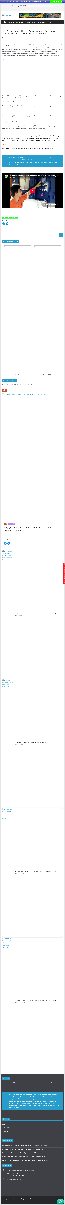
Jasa (3, 1124)
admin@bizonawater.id (14, 1179)
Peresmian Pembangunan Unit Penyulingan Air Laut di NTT (31, 742)
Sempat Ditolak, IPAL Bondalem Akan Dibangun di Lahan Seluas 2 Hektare (35, 871)
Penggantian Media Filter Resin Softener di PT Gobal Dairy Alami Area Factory (31, 529)
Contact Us (41, 22)
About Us (11, 22)
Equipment (6, 1127)
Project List (31, 22)
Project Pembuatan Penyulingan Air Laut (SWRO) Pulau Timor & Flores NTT (23, 1156)
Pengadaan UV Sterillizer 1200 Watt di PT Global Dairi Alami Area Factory (35, 613)
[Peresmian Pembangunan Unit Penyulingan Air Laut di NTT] (7, 743)
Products (19, 22)
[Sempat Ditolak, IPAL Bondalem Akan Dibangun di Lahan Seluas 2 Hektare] (7, 872)
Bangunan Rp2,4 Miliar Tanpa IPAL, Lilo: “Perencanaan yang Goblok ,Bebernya (36, 1000)
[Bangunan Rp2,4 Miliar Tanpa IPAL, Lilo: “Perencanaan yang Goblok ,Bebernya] (7, 1002)
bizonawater (17, 534)
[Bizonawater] (4, 22)
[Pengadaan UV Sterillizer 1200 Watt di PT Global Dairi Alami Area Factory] (7, 614)
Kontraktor (8, 1135)
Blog (49, 22)
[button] (23, 22)
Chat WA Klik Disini (56, 1)
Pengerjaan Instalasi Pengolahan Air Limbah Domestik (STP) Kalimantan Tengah (25, 1160)
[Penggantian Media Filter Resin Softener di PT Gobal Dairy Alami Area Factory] (32, 457)
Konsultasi (7, 1131)
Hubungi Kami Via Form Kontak (64, 573)
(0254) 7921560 (17, 1173)
